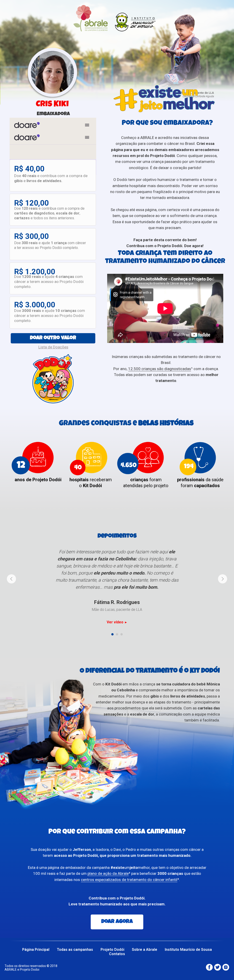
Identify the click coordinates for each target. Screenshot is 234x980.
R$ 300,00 (31, 236)
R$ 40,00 (29, 168)
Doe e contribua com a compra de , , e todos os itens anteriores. (49, 213)
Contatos (117, 954)
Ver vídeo (115, 622)
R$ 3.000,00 (34, 304)
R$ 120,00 (31, 203)
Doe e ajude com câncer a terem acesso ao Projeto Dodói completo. (49, 281)
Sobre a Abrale (144, 949)
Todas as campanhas (75, 949)
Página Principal (35, 949)
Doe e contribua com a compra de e (51, 178)
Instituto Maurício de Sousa (188, 949)
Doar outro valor (53, 338)
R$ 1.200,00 (34, 271)
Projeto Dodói (112, 949)
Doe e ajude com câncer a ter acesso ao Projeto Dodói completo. (50, 245)
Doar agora (117, 922)
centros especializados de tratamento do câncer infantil (129, 879)
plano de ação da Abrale (108, 873)
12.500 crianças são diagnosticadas (159, 368)
